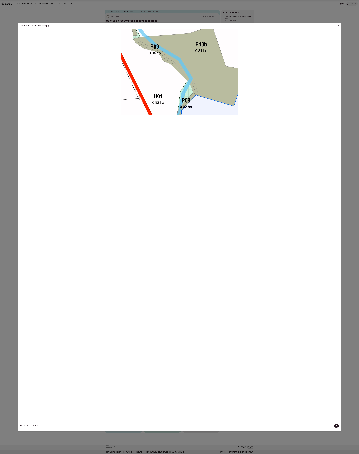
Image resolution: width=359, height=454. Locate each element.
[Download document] (336, 426)
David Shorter (25, 426)
